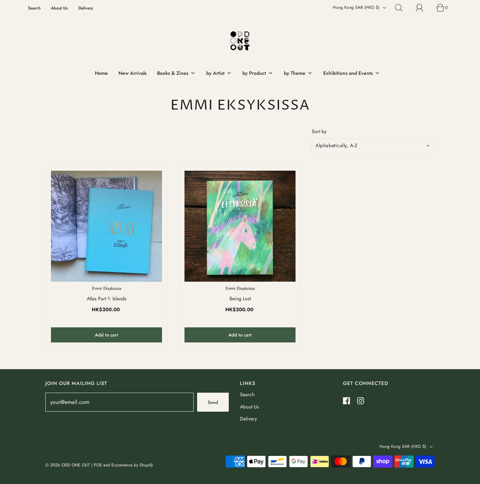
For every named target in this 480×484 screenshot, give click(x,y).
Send (213, 402)
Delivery (85, 8)
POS (98, 465)
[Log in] (423, 7)
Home (101, 73)
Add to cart (106, 335)
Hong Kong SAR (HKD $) (357, 7)
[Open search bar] (402, 7)
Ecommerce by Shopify (132, 465)
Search (34, 8)
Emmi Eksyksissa (106, 288)
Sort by (319, 131)
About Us (59, 8)
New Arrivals (132, 73)
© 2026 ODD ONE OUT (67, 465)
